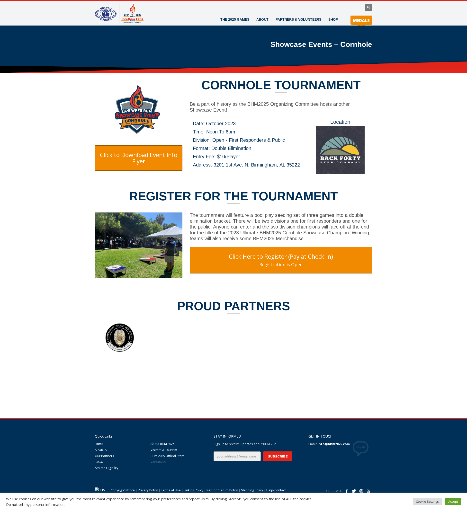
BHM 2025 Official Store (168, 456)
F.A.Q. (99, 461)
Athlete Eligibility (106, 468)
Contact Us (158, 461)
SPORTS (101, 450)
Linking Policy (193, 490)
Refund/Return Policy (222, 490)
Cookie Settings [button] (427, 501)
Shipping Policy (252, 490)
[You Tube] (368, 491)
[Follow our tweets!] (354, 491)
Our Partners (104, 456)
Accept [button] (453, 501)
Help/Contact (276, 490)
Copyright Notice (123, 490)
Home (99, 443)
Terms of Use (171, 490)
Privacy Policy (148, 490)
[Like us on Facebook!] (346, 491)
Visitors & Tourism (164, 450)
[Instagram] (361, 491)
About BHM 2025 (162, 443)
